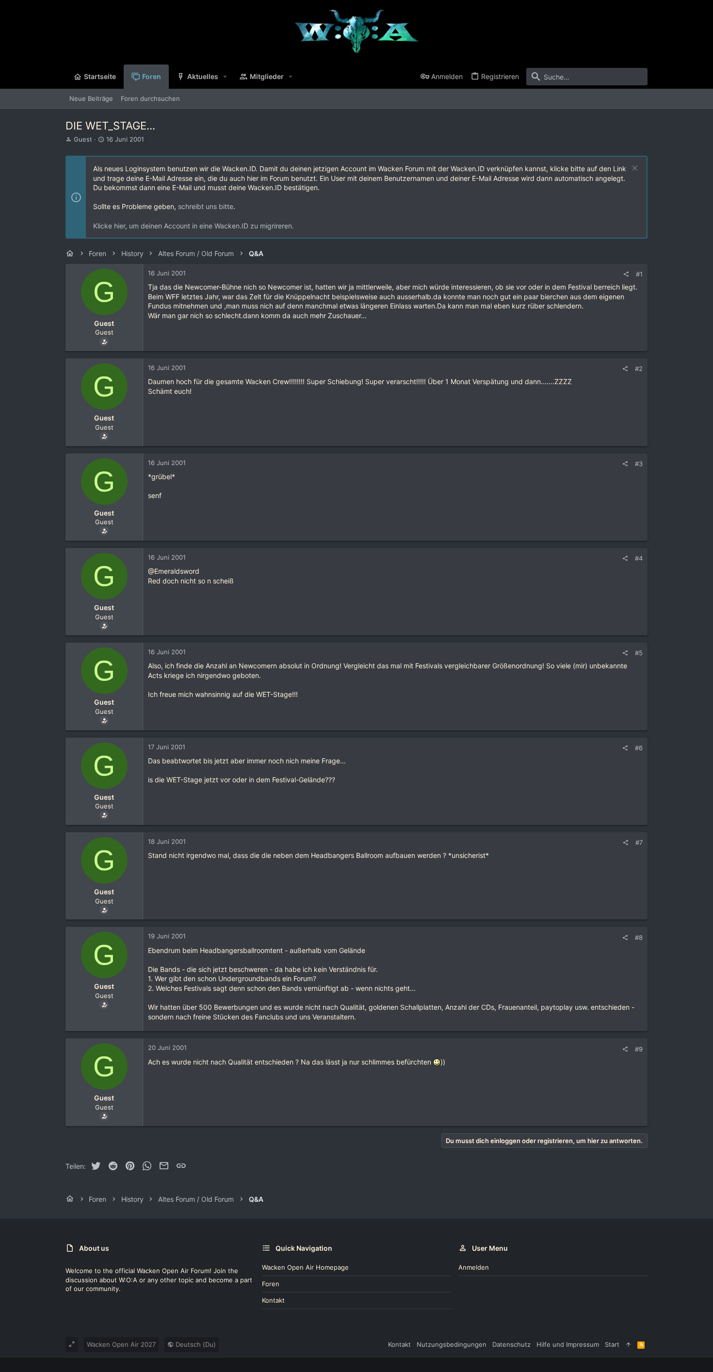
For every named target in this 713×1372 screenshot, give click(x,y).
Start (612, 1344)
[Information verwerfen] (633, 169)
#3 (639, 464)
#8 (639, 937)
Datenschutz (511, 1344)
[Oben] (628, 1344)
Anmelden (473, 1267)
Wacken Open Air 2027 (121, 1344)
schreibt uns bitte (205, 206)
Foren (270, 1284)
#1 (639, 274)
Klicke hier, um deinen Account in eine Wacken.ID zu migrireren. (193, 226)
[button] (225, 76)
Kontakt (273, 1300)
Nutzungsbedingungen (451, 1344)
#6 (639, 748)
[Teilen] (625, 274)
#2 (639, 368)
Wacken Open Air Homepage (305, 1267)
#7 (639, 842)
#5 (639, 653)
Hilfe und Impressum (567, 1344)
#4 (639, 558)
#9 (639, 1049)
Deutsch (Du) (195, 1344)
